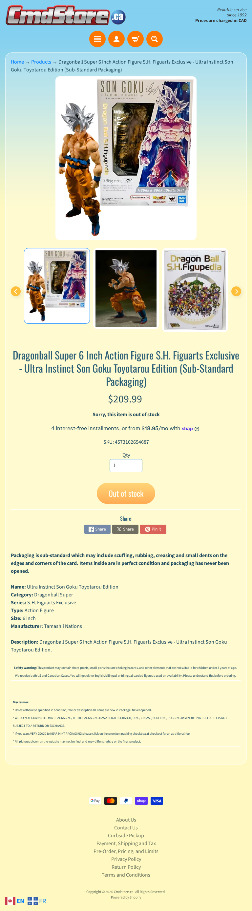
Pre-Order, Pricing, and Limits (126, 851)
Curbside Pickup (126, 835)
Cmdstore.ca (124, 891)
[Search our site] (154, 39)
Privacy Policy (126, 859)
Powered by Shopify (126, 897)
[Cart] (135, 39)
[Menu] (97, 39)
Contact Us (126, 827)
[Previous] (16, 291)
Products (41, 62)
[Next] (236, 291)
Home (17, 62)
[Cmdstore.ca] (65, 15)
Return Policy (126, 867)
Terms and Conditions (126, 875)
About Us (126, 820)
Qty (126, 455)
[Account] (116, 39)
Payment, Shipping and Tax (126, 843)
